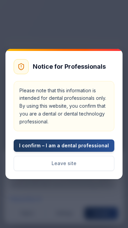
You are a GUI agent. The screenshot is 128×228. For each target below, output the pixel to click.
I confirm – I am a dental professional (64, 145)
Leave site (64, 163)
